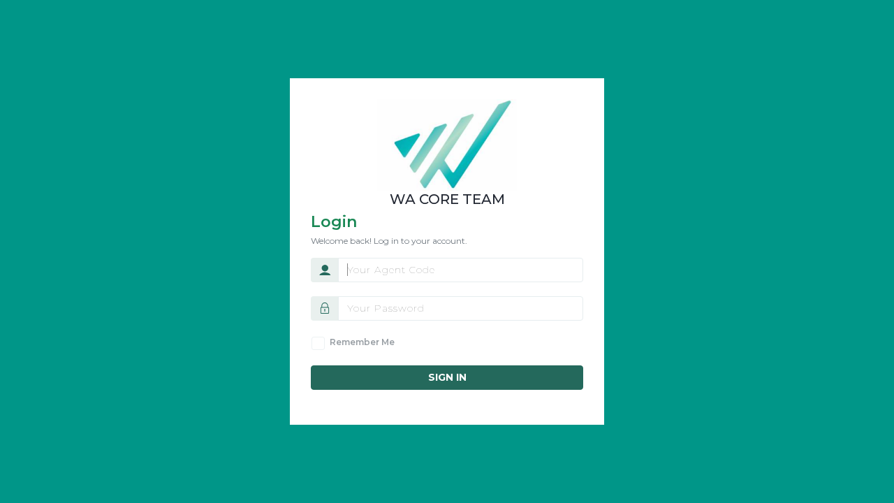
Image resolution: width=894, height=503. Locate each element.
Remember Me (362, 342)
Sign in (447, 377)
